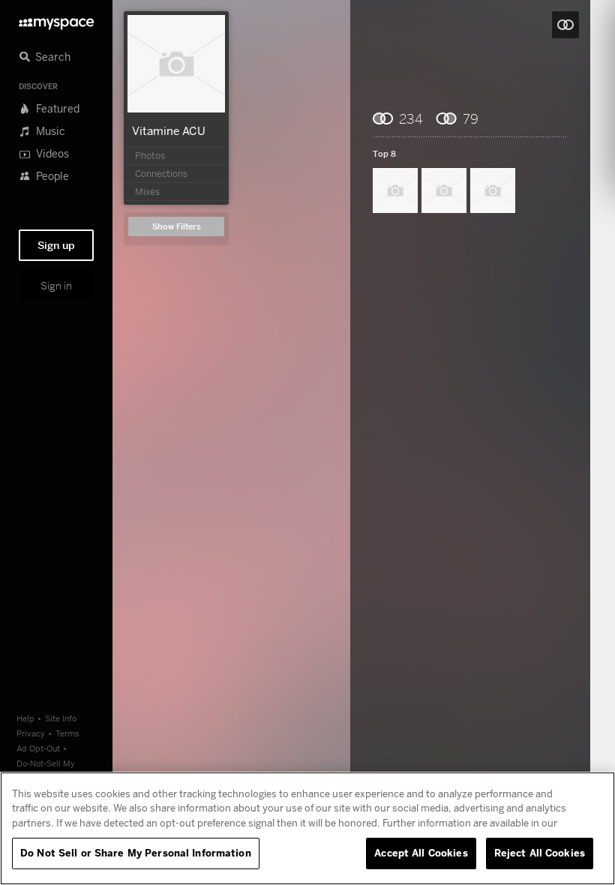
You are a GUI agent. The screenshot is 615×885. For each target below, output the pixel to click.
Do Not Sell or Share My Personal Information (135, 853)
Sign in (56, 285)
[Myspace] (56, 20)
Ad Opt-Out (38, 748)
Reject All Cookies (539, 853)
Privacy (30, 733)
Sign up (56, 245)
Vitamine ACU (169, 130)
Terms (68, 733)
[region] (307, 828)
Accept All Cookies (420, 853)
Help (25, 718)
